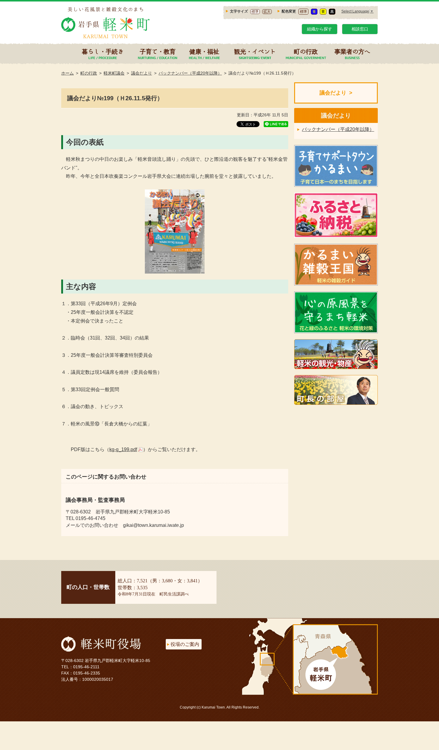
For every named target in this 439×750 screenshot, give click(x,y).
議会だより (141, 73)
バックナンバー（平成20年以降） (190, 73)
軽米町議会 (114, 73)
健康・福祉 (204, 51)
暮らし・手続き (103, 51)
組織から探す (319, 29)
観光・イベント (255, 51)
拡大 (267, 12)
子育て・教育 (158, 51)
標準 (255, 12)
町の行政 (306, 51)
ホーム (67, 73)
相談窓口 (359, 29)
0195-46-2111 (86, 666)
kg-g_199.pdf (123, 449)
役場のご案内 (185, 644)
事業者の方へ (352, 51)
